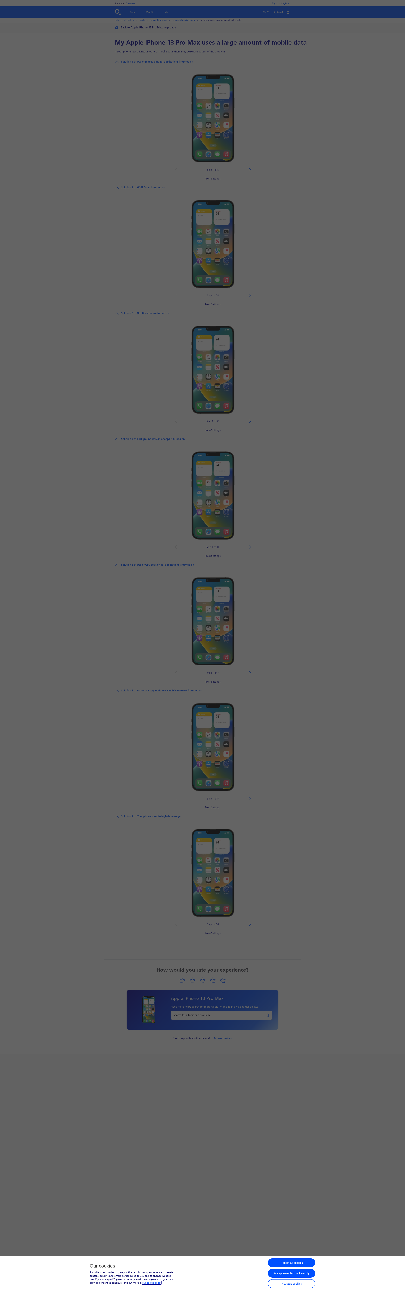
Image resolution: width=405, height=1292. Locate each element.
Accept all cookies (291, 1263)
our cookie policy (151, 1282)
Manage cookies (292, 1284)
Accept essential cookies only (291, 1273)
